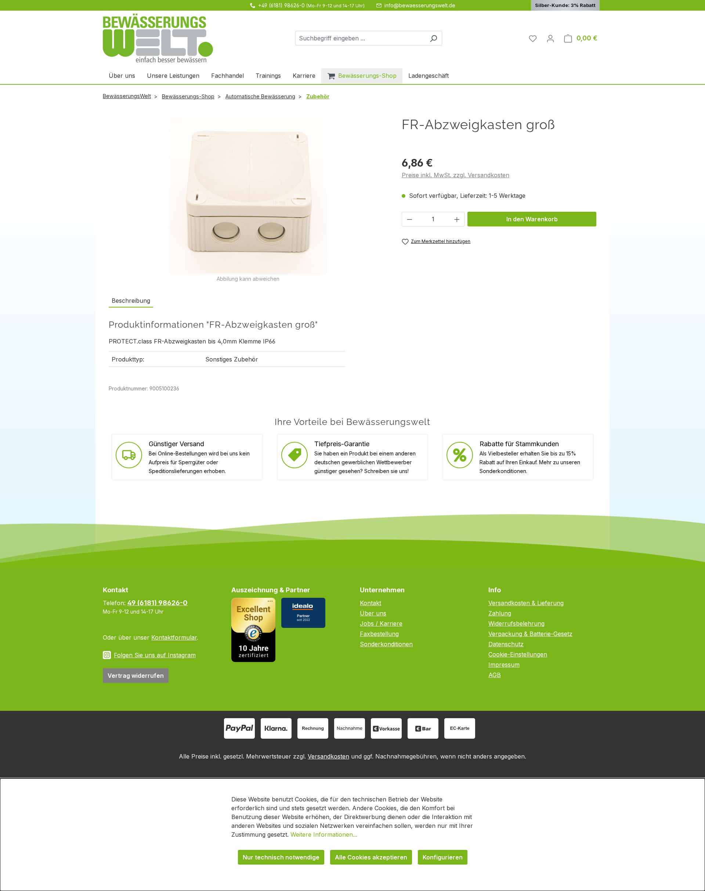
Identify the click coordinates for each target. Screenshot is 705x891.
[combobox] (360, 38)
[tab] (131, 301)
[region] (247, 200)
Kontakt (370, 603)
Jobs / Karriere (381, 623)
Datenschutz (506, 644)
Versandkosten (328, 756)
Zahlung (499, 613)
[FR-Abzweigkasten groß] (248, 196)
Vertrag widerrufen (136, 675)
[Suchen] (433, 38)
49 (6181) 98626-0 (157, 603)
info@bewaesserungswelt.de (419, 5)
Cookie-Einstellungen (517, 654)
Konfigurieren (443, 857)
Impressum (504, 664)
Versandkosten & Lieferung (526, 603)
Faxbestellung (379, 633)
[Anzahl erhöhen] (457, 219)
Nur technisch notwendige (281, 857)
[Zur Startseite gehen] (158, 38)
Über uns (373, 613)
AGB (494, 675)
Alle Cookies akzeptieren (371, 857)
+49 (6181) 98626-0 (281, 5)
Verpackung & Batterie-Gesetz (530, 633)
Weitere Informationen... (323, 834)
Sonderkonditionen (386, 644)
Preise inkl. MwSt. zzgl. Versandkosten (455, 175)
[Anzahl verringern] (409, 219)
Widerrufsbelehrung (516, 623)
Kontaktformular (174, 637)
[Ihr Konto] (550, 38)
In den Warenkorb (532, 219)
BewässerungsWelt (127, 96)
